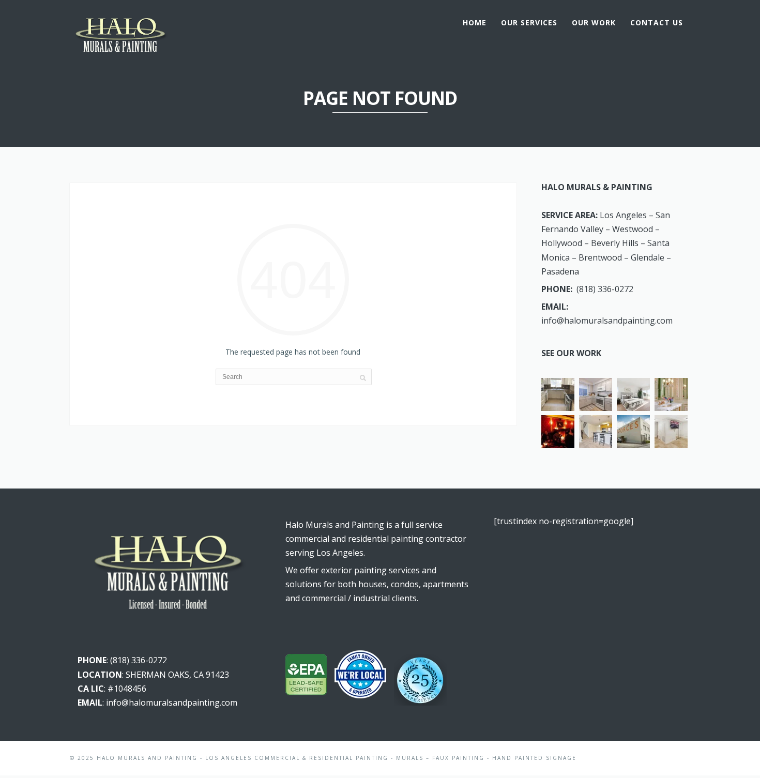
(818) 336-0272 (604, 289)
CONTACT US (656, 22)
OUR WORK (594, 22)
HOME (475, 22)
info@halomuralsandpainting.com (607, 320)
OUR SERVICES (529, 22)
